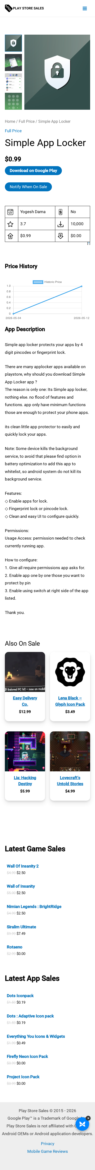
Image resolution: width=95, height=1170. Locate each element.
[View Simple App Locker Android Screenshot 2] (13, 62)
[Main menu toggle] (84, 8)
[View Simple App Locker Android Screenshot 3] (13, 82)
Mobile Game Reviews (47, 1151)
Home (10, 121)
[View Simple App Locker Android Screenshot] (13, 43)
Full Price (27, 121)
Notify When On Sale (28, 186)
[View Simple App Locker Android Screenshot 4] (13, 101)
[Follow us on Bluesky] (82, 1124)
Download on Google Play (33, 170)
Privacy (47, 1143)
